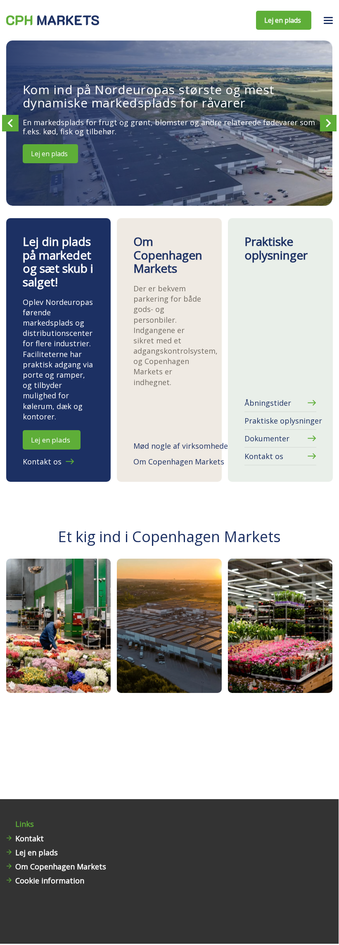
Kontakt (29, 838)
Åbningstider (267, 403)
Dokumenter (266, 438)
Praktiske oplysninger (280, 421)
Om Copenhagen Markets (169, 461)
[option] (169, 123)
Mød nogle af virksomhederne (169, 446)
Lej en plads (49, 153)
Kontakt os (42, 461)
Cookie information (49, 880)
